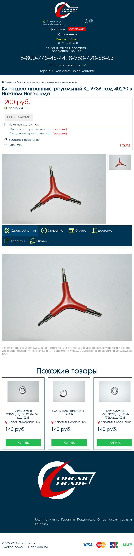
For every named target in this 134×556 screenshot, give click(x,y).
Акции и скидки (120, 519)
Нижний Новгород (54, 24)
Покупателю (86, 519)
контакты (88, 71)
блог (76, 71)
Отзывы (125, 145)
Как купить (63, 71)
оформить (77, 29)
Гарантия (47, 71)
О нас (102, 519)
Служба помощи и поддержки (25, 547)
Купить (23, 442)
